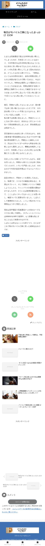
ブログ (6, 235)
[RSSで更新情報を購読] (30, 315)
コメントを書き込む (22, 502)
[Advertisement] (22, 264)
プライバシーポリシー (22, 536)
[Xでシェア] (14, 48)
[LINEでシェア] (30, 48)
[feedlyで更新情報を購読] (14, 315)
